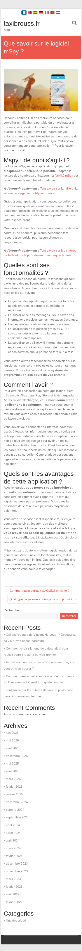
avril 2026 (12, 748)
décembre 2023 (17, 863)
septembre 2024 (17, 817)
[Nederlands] (58, 12)
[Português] (52, 12)
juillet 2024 (13, 832)
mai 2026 (12, 740)
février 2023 (14, 886)
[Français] (24, 12)
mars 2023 (13, 879)
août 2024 (13, 825)
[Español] (35, 12)
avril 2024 (12, 840)
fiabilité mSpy (64, 175)
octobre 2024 (15, 809)
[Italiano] (47, 12)
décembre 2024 (17, 802)
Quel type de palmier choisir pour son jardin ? (42, 599)
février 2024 (14, 856)
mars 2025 (13, 779)
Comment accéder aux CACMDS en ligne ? (38, 590)
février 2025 (14, 786)
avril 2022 (12, 894)
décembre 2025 (17, 756)
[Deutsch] (41, 12)
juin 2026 (12, 732)
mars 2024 (13, 848)
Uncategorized (16, 920)
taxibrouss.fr (22, 23)
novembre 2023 (17, 871)
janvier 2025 (14, 794)
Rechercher (12, 610)
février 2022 (14, 902)
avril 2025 (12, 771)
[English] (30, 12)
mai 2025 (12, 763)
